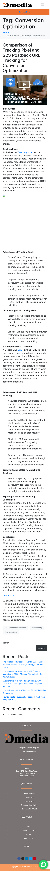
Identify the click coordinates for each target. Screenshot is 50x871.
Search (6, 643)
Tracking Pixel (25, 152)
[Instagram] (22, 858)
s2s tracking (37, 627)
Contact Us (8, 595)
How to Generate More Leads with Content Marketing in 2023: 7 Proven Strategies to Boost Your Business (24, 674)
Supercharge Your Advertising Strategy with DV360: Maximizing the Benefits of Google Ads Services (23, 683)
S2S (20, 349)
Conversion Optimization (15, 627)
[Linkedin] (26, 858)
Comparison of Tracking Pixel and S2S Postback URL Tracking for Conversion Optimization (21, 57)
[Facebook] (19, 858)
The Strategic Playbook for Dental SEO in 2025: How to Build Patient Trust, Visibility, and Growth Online (24, 664)
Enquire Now (24, 12)
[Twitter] (30, 858)
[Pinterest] (34, 858)
